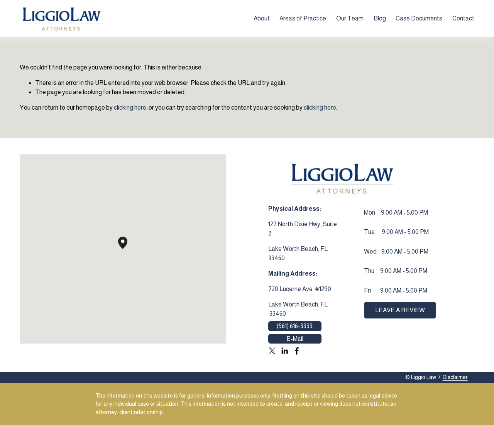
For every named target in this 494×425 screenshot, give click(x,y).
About (262, 18)
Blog (380, 18)
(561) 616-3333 (295, 326)
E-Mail (294, 338)
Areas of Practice (302, 18)
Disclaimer (455, 377)
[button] (127, 249)
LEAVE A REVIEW (400, 310)
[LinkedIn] (284, 351)
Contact (463, 18)
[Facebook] (297, 351)
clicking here (130, 107)
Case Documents (419, 18)
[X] (272, 351)
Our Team (350, 18)
